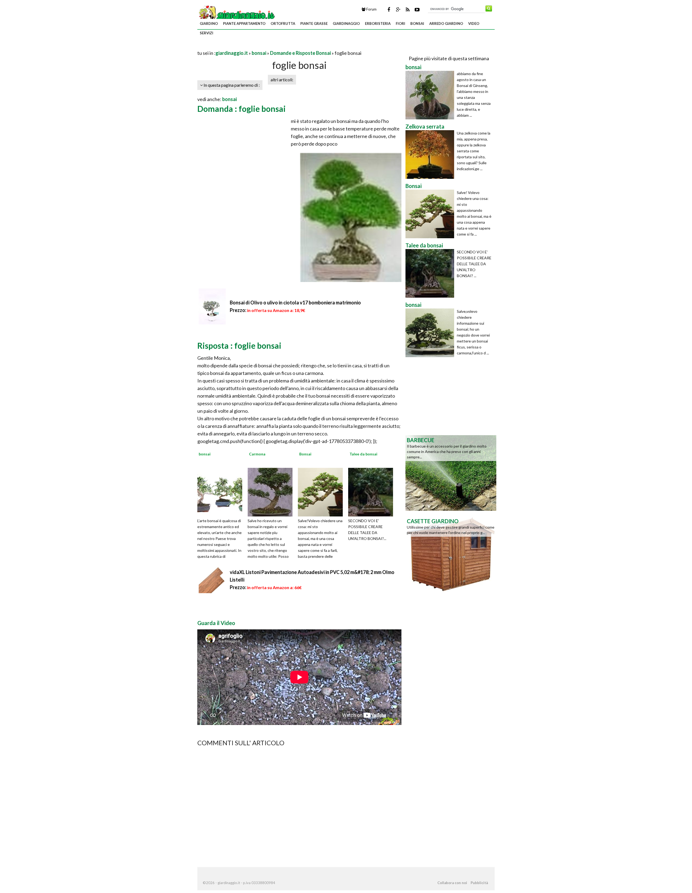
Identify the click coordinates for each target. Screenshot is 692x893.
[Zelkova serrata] (431, 154)
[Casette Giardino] (450, 553)
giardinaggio (346, 23)
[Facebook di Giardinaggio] (389, 9)
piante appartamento (244, 23)
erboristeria (378, 23)
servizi (206, 33)
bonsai (417, 23)
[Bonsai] (322, 492)
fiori (400, 23)
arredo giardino (446, 23)
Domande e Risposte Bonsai (300, 53)
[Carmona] (272, 492)
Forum (371, 9)
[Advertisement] (260, 46)
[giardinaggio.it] (236, 15)
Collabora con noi (452, 883)
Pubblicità (479, 883)
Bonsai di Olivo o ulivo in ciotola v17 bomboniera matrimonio (295, 303)
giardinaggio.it (231, 53)
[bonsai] (221, 492)
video (473, 23)
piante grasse (314, 23)
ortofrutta (283, 23)
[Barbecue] (450, 472)
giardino (209, 23)
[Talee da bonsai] (372, 492)
